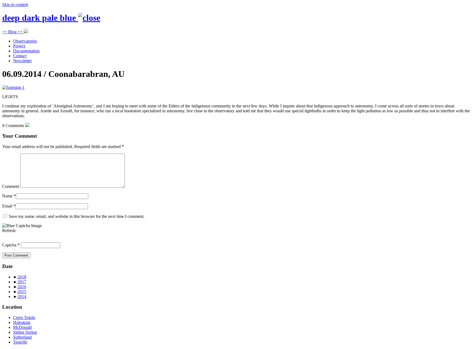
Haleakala (21, 322)
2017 (21, 281)
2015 (21, 291)
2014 (21, 296)
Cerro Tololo (24, 317)
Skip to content (15, 4)
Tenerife (20, 342)
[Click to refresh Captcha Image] (22, 225)
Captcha (9, 245)
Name (7, 196)
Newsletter (22, 60)
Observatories (25, 41)
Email (7, 206)
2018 (21, 277)
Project (19, 46)
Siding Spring (25, 332)
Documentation (26, 51)
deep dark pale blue (40, 18)
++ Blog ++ (13, 31)
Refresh (9, 230)
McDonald (22, 327)
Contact (19, 55)
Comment (10, 186)
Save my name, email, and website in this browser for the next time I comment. (76, 216)
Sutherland (22, 337)
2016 (21, 286)
